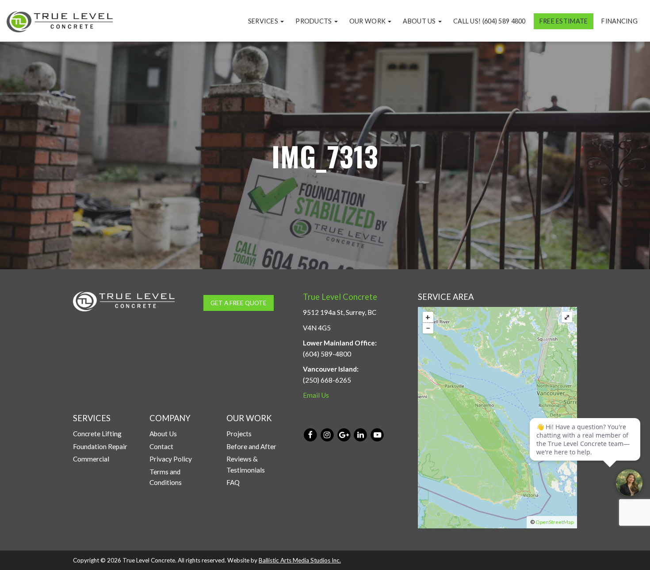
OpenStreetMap (554, 522)
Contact (161, 446)
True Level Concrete (340, 297)
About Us (420, 21)
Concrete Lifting (97, 434)
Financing (619, 21)
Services (264, 21)
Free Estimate (563, 21)
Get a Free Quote (238, 302)
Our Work (368, 21)
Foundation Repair (100, 446)
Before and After (251, 446)
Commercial (91, 459)
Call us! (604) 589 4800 (489, 21)
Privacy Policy (170, 459)
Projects (239, 434)
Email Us (316, 395)
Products (314, 21)
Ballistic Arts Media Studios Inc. (300, 560)
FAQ (233, 482)
